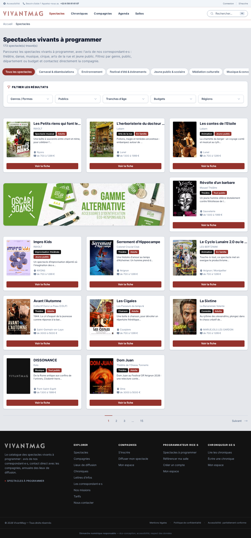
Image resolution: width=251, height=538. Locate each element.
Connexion (228, 3)
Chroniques (79, 13)
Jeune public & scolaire (169, 71)
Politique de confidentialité (187, 522)
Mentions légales (158, 522)
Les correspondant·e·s (88, 483)
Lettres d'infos (83, 477)
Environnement (92, 71)
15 (141, 420)
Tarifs (77, 496)
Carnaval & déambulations (56, 71)
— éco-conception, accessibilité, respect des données (125, 533)
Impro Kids (43, 242)
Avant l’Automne (47, 301)
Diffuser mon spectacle (133, 458)
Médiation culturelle (205, 71)
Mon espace (126, 465)
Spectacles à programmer (179, 452)
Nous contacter (84, 502)
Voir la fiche (42, 166)
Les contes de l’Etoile (218, 123)
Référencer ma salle (175, 458)
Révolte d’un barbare (217, 183)
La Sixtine (208, 301)
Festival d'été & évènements (128, 71)
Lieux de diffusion (85, 465)
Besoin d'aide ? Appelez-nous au (52, 3)
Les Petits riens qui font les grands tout (67, 123)
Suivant (237, 420)
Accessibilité (13, 3)
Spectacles (57, 13)
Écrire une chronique (221, 458)
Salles (139, 13)
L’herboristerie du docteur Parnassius (149, 123)
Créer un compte (174, 465)
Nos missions (82, 490)
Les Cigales (126, 301)
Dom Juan (125, 360)
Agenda (123, 13)
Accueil (7, 24)
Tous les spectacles (18, 71)
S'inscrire (243, 3)
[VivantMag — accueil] (25, 445)
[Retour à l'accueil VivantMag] (23, 13)
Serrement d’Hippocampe (138, 242)
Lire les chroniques (220, 452)
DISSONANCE (45, 360)
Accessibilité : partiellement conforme (227, 522)
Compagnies (103, 13)
